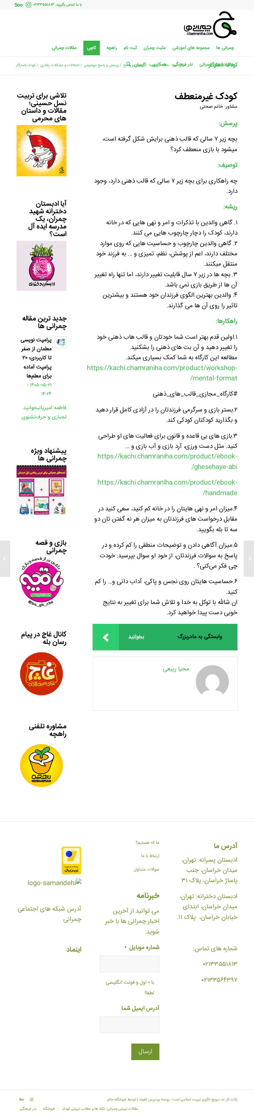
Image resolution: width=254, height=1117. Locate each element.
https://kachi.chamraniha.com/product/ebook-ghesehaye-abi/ (167, 461)
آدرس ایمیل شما (140, 1009)
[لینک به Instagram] (28, 5)
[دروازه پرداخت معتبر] (71, 873)
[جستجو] (127, 64)
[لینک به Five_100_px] (18, 5)
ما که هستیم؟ (147, 842)
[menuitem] (225, 48)
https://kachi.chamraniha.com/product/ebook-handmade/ (167, 488)
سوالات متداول (146, 869)
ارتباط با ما (150, 856)
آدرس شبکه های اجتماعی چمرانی (49, 914)
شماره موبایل (141, 948)
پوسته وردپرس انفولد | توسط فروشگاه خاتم (138, 1100)
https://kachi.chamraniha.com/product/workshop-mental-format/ (162, 373)
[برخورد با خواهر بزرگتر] (249, 558)
